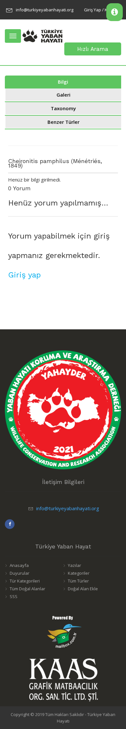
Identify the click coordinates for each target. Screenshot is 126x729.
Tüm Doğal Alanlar (27, 588)
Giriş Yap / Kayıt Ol (102, 10)
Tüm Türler (78, 580)
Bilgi (63, 81)
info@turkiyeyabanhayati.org (44, 9)
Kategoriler (78, 573)
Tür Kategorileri (25, 580)
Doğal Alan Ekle (83, 588)
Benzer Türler (63, 122)
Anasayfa (19, 565)
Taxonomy (63, 108)
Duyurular (19, 573)
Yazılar (74, 565)
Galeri (63, 94)
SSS (13, 596)
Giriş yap (24, 274)
